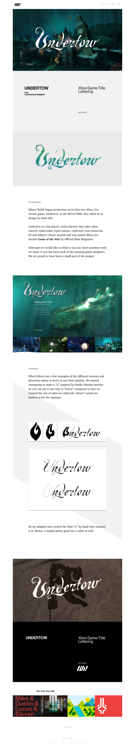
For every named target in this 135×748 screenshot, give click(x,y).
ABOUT (108, 4)
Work (103, 4)
